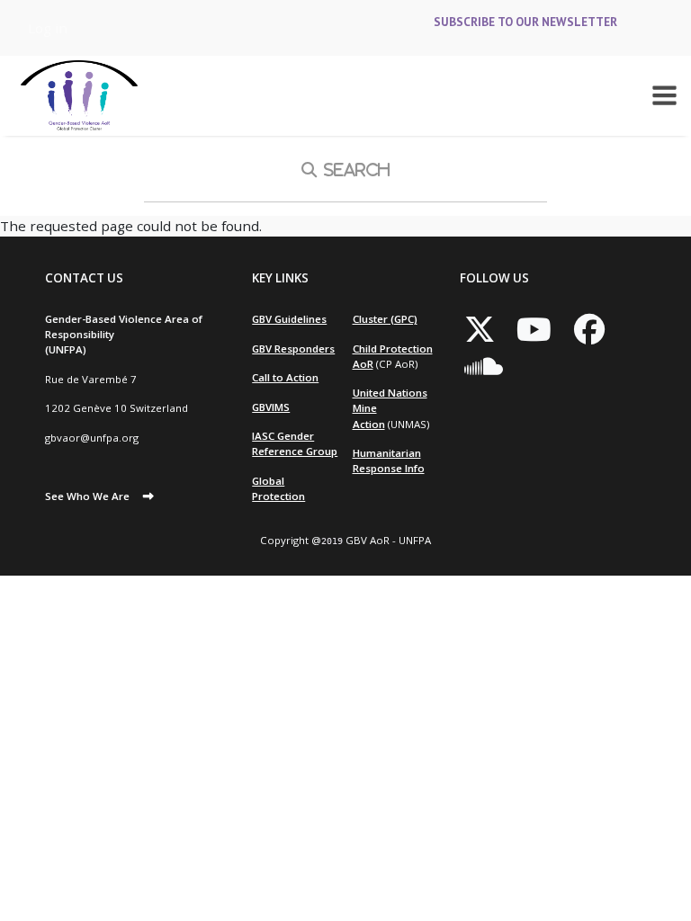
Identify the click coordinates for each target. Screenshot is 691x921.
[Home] (79, 96)
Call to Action (285, 377)
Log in (47, 28)
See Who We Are (87, 496)
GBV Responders (293, 348)
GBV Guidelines (289, 319)
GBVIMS (271, 407)
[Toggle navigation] (664, 95)
